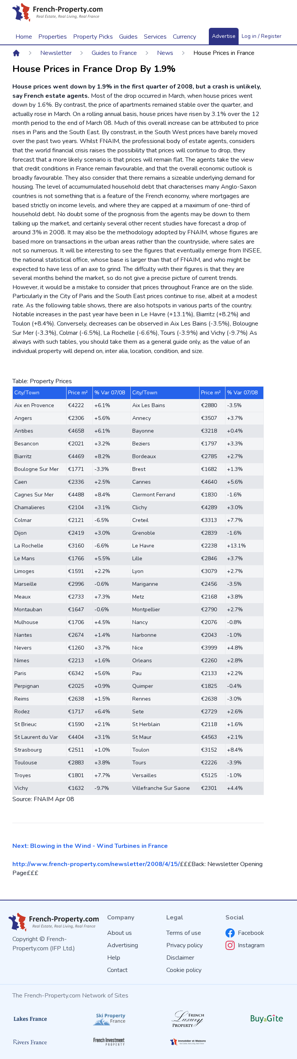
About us (119, 933)
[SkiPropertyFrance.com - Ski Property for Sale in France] (109, 1019)
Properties (52, 36)
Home (23, 36)
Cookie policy (183, 970)
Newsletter (56, 53)
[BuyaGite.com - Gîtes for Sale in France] (267, 1019)
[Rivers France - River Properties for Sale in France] (30, 1042)
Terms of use (183, 933)
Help (113, 957)
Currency (184, 36)
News (165, 53)
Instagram (251, 945)
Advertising (122, 945)
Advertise (224, 36)
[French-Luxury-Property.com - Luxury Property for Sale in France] (188, 1019)
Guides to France (114, 53)
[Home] (16, 53)
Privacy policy (184, 945)
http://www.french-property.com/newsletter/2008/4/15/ (96, 864)
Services (155, 36)
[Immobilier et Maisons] (188, 1042)
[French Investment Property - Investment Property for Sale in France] (109, 1041)
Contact (117, 970)
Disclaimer (180, 957)
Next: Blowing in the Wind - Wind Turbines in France (90, 846)
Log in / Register (262, 36)
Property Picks (93, 36)
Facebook (251, 933)
